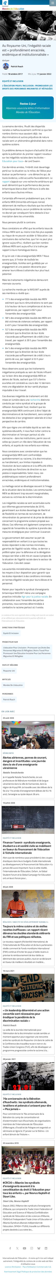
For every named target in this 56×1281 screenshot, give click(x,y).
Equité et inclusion (11, 633)
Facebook (10, 1248)
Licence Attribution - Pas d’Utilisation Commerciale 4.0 (28, 1266)
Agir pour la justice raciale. (35, 596)
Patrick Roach (9, 699)
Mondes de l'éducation (13, 8)
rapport (6, 181)
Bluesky (39, 1248)
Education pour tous (12, 161)
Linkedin (46, 1248)
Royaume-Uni (9, 670)
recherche (35, 399)
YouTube (24, 1248)
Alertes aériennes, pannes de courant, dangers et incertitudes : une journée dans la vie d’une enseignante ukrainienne (28, 756)
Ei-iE (4, 3)
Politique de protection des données (37, 1271)
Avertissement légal (12, 1271)
